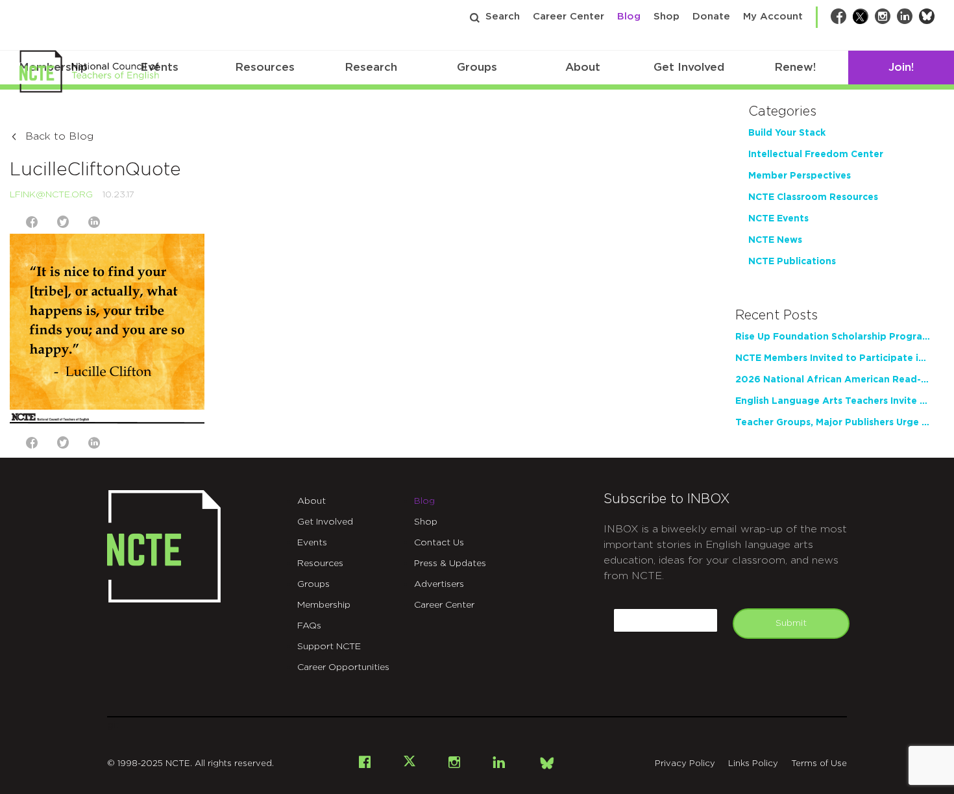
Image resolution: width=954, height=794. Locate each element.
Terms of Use (819, 764)
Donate (711, 16)
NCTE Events (778, 218)
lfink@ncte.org (51, 194)
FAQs (309, 625)
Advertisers (439, 584)
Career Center (568, 16)
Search (502, 16)
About (582, 67)
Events (312, 542)
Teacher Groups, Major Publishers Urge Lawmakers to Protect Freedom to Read (832, 422)
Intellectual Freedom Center (815, 154)
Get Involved (689, 67)
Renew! (795, 67)
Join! (901, 67)
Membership (323, 605)
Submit (791, 623)
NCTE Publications (792, 261)
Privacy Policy (685, 764)
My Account (773, 16)
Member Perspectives (799, 175)
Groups (477, 67)
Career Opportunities (343, 667)
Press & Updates (450, 563)
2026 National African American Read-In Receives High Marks (832, 379)
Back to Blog (59, 136)
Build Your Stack (787, 133)
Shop (666, 16)
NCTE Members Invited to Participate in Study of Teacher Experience (832, 358)
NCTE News (775, 240)
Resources (265, 67)
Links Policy (753, 764)
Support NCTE (329, 646)
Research (371, 67)
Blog (629, 16)
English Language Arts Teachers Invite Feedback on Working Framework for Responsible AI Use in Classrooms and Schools (832, 401)
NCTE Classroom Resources (813, 197)
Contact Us (439, 542)
